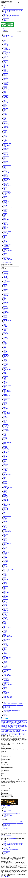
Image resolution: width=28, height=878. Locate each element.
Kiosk (4, 298)
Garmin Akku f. (11, 733)
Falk (4, 368)
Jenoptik (5, 527)
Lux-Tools (5, 303)
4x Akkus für (4, 720)
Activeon (5, 376)
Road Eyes (5, 615)
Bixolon (5, 291)
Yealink (5, 360)
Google (5, 492)
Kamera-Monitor (7, 531)
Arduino (5, 403)
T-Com (5, 319)
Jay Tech (5, 525)
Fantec (4, 472)
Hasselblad (5, 501)
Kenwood (5, 534)
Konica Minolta (7, 543)
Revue (4, 282)
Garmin (5, 483)
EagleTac (5, 464)
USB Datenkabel (7, 669)
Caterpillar (5, 444)
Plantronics (5, 271)
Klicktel (5, 538)
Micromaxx (6, 570)
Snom (4, 632)
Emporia (5, 469)
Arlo (4, 404)
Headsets (5, 289)
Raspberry (5, 315)
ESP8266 (5, 468)
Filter (4, 477)
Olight (4, 350)
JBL (4, 526)
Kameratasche (4, 733)
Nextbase (5, 586)
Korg (4, 341)
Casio (4, 443)
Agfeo (4, 290)
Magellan (5, 561)
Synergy (5, 644)
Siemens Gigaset (7, 627)
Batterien (5, 418)
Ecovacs (5, 465)
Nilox (4, 588)
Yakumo (5, 688)
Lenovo (5, 549)
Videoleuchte (6, 674)
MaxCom (5, 566)
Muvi (4, 580)
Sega (4, 622)
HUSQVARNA (7, 516)
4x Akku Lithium (16, 729)
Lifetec (5, 553)
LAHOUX (5, 325)
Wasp (4, 683)
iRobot (5, 518)
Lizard (4, 556)
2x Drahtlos (14, 734)
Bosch (4, 334)
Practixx (5, 306)
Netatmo (5, 348)
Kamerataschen (6, 532)
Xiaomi (5, 687)
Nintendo (5, 590)
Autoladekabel (6, 413)
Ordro (4, 597)
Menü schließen (7, 262)
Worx (4, 310)
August (5, 332)
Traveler (5, 665)
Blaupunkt (5, 427)
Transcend (5, 285)
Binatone (5, 424)
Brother (5, 437)
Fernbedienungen (7, 474)
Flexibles (3, 723)
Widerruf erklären (7, 810)
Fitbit (4, 478)
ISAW (4, 520)
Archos (5, 402)
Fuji (4, 479)
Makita (5, 564)
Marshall (5, 565)
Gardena (5, 482)
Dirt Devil (5, 456)
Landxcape (5, 302)
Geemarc (5, 486)
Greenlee (5, 496)
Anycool (5, 399)
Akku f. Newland (23, 722)
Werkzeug (5, 693)
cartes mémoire (6, 278)
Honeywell (5, 509)
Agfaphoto (5, 382)
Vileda (4, 676)
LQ (4, 558)
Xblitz (4, 286)
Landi (4, 299)
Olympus (5, 596)
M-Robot (5, 560)
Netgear (5, 317)
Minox (4, 577)
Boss (4, 434)
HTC (4, 513)
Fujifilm (5, 481)
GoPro (4, 494)
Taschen (5, 648)
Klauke (5, 536)
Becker (5, 367)
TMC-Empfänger (7, 657)
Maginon (5, 562)
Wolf (4, 280)
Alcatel (5, 394)
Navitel (5, 582)
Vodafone (5, 678)
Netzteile (5, 584)
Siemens (5, 626)
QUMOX (5, 610)
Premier (5, 605)
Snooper (5, 287)
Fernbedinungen (7, 475)
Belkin (4, 421)
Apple (4, 400)
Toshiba (5, 662)
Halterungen (6, 500)
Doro (4, 460)
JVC (4, 529)
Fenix (4, 473)
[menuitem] (15, 7)
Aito (4, 387)
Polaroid (5, 602)
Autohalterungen (7, 412)
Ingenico (5, 294)
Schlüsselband (6, 281)
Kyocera (5, 544)
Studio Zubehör (7, 695)
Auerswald (5, 409)
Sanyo (4, 621)
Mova (4, 304)
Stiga (4, 640)
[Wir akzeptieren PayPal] (4, 718)
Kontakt (5, 14)
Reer (4, 352)
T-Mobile (5, 645)
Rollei (4, 618)
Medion (5, 567)
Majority (5, 343)
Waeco (5, 313)
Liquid (4, 342)
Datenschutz (6, 18)
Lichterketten (6, 552)
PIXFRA (5, 326)
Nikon (4, 587)
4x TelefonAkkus (11, 731)
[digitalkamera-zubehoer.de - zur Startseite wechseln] (7, 26)
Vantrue (5, 365)
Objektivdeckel (6, 592)
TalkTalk (5, 276)
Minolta (5, 575)
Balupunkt (5, 333)
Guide (4, 324)
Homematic (6, 508)
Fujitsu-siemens (6, 275)
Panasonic (5, 599)
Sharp (4, 623)
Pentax (5, 601)
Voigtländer (6, 680)
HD (4, 503)
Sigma (4, 628)
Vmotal (5, 359)
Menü (4, 28)
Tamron (5, 647)
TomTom (5, 658)
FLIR (4, 321)
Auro (4, 411)
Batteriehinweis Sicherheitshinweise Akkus (13, 9)
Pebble (5, 600)
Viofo (4, 361)
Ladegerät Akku (15, 722)
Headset (5, 505)
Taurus (5, 649)
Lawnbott (5, 545)
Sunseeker (5, 308)
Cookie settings (6, 11)
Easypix (5, 339)
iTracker (5, 521)
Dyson (4, 462)
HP (4, 512)
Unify (4, 667)
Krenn (4, 539)
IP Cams (5, 547)
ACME (5, 373)
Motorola (5, 579)
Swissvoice (6, 641)
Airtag (4, 386)
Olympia (5, 595)
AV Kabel (5, 415)
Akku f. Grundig (4, 721)
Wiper (4, 685)
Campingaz (6, 312)
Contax (5, 447)
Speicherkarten (6, 639)
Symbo (5, 643)
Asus (4, 405)
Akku (4, 389)
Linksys (5, 316)
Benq (4, 422)
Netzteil (5, 583)
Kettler (5, 535)
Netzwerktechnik (7, 442)
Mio (4, 578)
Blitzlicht (5, 429)
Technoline (5, 357)
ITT (4, 522)
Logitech (5, 557)
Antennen (5, 273)
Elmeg (4, 466)
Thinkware (5, 363)
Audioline (5, 408)
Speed (4, 637)
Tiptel (4, 654)
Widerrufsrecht (6, 16)
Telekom (5, 653)
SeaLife (5, 284)
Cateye (5, 335)
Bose (4, 433)
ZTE (4, 691)
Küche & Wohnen (7, 697)
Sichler (5, 625)
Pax (4, 297)
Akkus (4, 392)
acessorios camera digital (6, 835)
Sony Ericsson (6, 635)
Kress (4, 300)
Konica (5, 542)
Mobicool (5, 311)
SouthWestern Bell (7, 636)
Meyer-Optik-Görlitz (8, 569)
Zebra (4, 689)
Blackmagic (6, 425)
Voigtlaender (6, 679)
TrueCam (5, 666)
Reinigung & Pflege (7, 696)
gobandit (5, 491)
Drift (4, 461)
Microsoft (5, 571)
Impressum (5, 20)
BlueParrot (5, 431)
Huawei (5, 514)
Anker (4, 329)
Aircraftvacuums (7, 385)
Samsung (5, 619)
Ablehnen (3, 876)
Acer (4, 372)
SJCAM (5, 631)
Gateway (5, 485)
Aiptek (5, 383)
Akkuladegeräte (7, 390)
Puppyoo (5, 608)
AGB (4, 7)
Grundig (5, 497)
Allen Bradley (6, 395)
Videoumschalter (7, 675)
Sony (4, 634)
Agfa (4, 381)
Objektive (5, 593)
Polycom (5, 351)
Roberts (5, 617)
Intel (4, 517)
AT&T (4, 407)
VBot (4, 671)
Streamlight (6, 355)
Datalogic (5, 448)
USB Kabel (6, 670)
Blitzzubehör (6, 430)
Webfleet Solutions (7, 684)
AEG (4, 380)
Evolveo (5, 470)
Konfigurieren (8, 876)
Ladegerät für (14, 725)
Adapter (5, 377)
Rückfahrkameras (7, 369)
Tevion (5, 277)
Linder (4, 555)
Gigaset (5, 490)
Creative (5, 337)
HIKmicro (5, 328)
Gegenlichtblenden (7, 487)
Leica (4, 548)
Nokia (4, 591)
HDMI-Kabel (6, 504)
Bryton (5, 438)
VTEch (5, 272)
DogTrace (5, 338)
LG (4, 551)
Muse (4, 346)
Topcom (5, 661)
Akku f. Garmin (21, 725)
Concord (5, 446)
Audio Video (9, 729)
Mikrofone (5, 574)
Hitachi (5, 507)
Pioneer (5, 606)
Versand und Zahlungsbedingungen (11, 15)
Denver (5, 453)
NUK (4, 347)
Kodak (5, 540)
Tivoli (4, 656)
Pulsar (4, 322)
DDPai (5, 452)
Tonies (4, 660)
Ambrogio (5, 396)
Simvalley (5, 630)
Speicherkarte (18, 721)
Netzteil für (8, 722)
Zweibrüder (6, 692)
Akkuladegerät (18, 733)
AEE (4, 378)
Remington (5, 612)
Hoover (5, 510)
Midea (4, 573)
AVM (4, 416)
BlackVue (5, 364)
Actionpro (5, 374)
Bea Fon (5, 420)
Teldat (4, 652)
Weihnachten (6, 293)
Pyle (4, 609)
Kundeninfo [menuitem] (12, 13)
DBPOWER (6, 451)
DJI (4, 457)
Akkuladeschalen (7, 391)
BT (4, 439)
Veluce (5, 672)
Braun (4, 435)
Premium (9, 730)
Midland (5, 345)
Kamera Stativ (6, 530)
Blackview (5, 426)
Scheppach (5, 307)
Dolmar (5, 459)
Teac (4, 650)
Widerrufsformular (7, 815)
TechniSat (5, 356)
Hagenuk (5, 499)
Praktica (5, 604)
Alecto (4, 330)
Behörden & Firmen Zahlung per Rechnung (13, 10)
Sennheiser (5, 354)
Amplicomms (6, 398)
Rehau (4, 613)
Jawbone (5, 523)
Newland (5, 295)
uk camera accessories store (7, 805)
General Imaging (7, 488)
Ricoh (4, 614)
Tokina (5, 663)
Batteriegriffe (6, 417)
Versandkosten (12, 838)
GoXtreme (5, 495)
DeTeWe (5, 455)
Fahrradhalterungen (7, 320)
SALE (4, 370)
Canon (4, 440)
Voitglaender (6, 682)
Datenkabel (6, 450)
